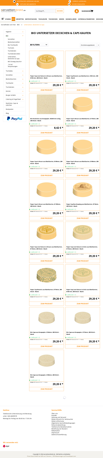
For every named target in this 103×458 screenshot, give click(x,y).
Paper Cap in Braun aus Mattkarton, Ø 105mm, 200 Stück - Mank (45, 205)
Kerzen (8, 91)
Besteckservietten (14, 42)
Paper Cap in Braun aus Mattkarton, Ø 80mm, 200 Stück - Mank (82, 162)
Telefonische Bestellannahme (61, 427)
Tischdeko (9, 71)
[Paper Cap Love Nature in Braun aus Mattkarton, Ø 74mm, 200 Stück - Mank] (46, 232)
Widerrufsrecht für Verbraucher (62, 419)
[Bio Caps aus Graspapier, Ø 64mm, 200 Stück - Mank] (46, 317)
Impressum (55, 433)
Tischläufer (9, 83)
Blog (7, 113)
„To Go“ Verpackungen (13, 65)
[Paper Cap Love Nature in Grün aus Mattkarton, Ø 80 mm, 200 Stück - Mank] (82, 274)
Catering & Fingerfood (13, 99)
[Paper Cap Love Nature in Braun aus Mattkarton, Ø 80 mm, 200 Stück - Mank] (46, 61)
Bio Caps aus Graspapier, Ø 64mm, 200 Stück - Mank (44, 333)
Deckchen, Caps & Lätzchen (12, 104)
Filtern (36, 45)
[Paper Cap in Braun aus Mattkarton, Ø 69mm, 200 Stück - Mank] (46, 146)
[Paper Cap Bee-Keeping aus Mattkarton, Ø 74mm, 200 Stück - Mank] (82, 189)
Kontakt (54, 415)
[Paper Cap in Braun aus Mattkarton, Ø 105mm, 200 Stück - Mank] (46, 189)
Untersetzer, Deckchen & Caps (14, 58)
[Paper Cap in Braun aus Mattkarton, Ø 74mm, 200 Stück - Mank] (82, 104)
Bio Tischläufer (13, 45)
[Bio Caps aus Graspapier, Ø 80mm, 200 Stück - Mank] (46, 360)
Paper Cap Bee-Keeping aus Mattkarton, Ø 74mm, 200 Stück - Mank (82, 205)
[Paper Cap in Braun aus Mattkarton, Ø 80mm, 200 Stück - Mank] (82, 146)
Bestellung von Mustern (60, 429)
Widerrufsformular (58, 421)
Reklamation (56, 431)
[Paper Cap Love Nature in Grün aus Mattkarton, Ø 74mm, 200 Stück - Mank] (82, 232)
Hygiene (8, 32)
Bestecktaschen (11, 79)
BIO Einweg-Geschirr (15, 61)
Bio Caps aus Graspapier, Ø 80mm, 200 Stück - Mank (44, 376)
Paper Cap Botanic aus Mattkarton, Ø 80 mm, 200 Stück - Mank (82, 77)
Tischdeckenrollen (14, 54)
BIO (7, 36)
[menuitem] (56, 11)
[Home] (2, 18)
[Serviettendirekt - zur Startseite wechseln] (13, 11)
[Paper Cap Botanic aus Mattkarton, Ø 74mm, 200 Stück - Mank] (46, 274)
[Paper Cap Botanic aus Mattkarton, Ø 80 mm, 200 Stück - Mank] (82, 61)
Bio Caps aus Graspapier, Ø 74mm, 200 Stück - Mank (80, 333)
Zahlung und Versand (59, 417)
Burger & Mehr (11, 95)
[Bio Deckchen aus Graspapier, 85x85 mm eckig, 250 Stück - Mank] (46, 104)
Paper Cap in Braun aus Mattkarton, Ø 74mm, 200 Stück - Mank (82, 120)
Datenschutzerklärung (59, 434)
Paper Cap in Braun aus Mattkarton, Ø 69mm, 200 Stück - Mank (46, 162)
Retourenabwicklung (58, 425)
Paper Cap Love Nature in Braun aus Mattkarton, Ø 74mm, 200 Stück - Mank (46, 248)
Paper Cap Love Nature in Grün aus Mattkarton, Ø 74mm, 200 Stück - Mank (82, 248)
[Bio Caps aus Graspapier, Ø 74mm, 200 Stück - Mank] (82, 317)
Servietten (11, 39)
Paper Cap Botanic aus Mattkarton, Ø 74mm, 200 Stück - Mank (46, 290)
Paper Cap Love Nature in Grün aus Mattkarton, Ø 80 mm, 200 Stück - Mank (82, 290)
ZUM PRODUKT (47, 90)
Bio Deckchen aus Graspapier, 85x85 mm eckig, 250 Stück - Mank (45, 120)
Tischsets (11, 48)
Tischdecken (12, 51)
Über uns (55, 413)
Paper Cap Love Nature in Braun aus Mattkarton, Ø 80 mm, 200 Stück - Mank (46, 77)
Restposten (9, 109)
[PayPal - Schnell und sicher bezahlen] (14, 118)
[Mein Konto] (76, 11)
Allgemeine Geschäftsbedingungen (63, 423)
